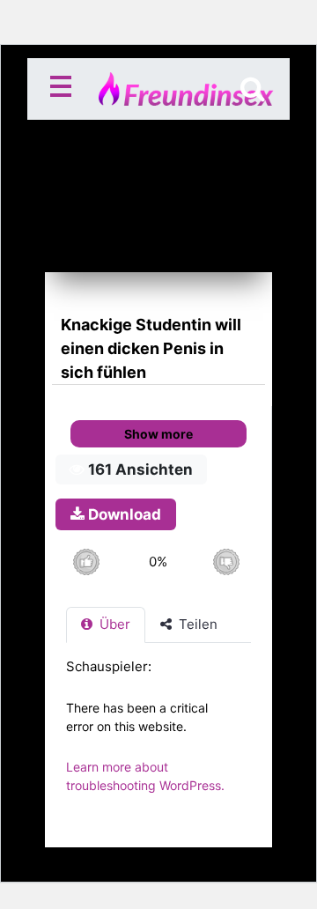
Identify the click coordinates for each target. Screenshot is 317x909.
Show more (158, 433)
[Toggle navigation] (64, 89)
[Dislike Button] (226, 561)
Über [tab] (113, 624)
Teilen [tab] (196, 624)
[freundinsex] (159, 89)
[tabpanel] (158, 735)
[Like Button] (86, 561)
